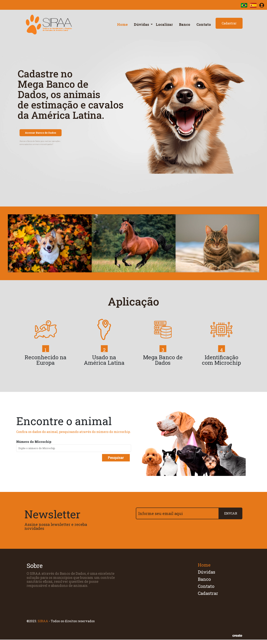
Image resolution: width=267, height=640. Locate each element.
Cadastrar (229, 23)
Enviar (230, 513)
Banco (184, 24)
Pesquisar (116, 458)
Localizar (164, 24)
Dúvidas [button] (142, 24)
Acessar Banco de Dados (40, 132)
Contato (203, 24)
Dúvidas (206, 572)
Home (122, 24)
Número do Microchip (33, 441)
